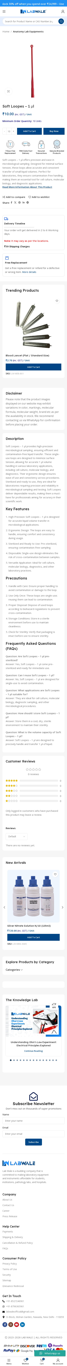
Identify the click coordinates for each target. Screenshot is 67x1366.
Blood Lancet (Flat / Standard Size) (27, 355)
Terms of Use (9, 1269)
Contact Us (8, 1205)
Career (5, 1210)
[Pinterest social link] (19, 202)
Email (5, 1127)
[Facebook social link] (11, 202)
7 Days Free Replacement (10, 152)
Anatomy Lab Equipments (28, 31)
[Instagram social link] (10, 1324)
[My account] (63, 11)
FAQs (5, 1248)
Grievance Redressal (13, 1286)
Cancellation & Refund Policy (17, 1242)
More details (29, 272)
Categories (13, 969)
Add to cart (29, 131)
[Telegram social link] (28, 202)
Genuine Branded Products (57, 152)
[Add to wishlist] (57, 301)
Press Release (9, 1216)
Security (6, 1274)
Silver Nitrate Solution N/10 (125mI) (29, 925)
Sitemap (6, 1280)
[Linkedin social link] (24, 202)
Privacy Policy (9, 1263)
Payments (7, 1231)
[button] (33, 367)
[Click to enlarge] (8, 91)
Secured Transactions (41, 152)
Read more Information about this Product (27, 187)
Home (5, 31)
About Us (7, 1199)
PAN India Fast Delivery (25, 152)
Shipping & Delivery (12, 1237)
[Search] (61, 21)
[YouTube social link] (16, 1324)
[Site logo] (33, 11)
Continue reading (33, 1050)
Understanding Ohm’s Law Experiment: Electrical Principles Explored (33, 1044)
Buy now (54, 131)
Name (5, 1114)
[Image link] (18, 1162)
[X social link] (15, 202)
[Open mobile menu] (4, 11)
